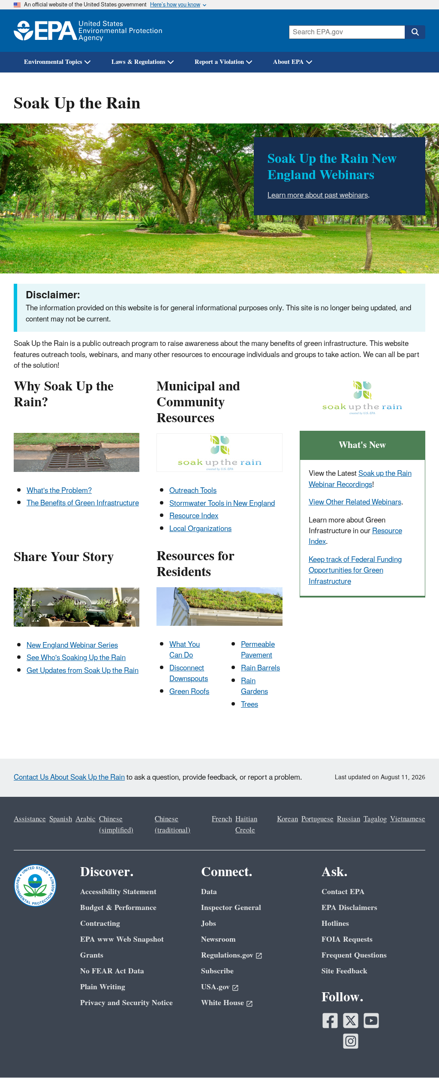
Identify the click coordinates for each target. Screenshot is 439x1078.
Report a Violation (219, 62)
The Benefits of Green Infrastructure (83, 503)
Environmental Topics (53, 62)
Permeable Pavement (258, 650)
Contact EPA (343, 891)
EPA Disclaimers (349, 907)
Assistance (30, 819)
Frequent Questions (354, 955)
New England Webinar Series (72, 645)
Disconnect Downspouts (188, 674)
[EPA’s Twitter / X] (350, 1020)
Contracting (100, 923)
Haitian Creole (246, 824)
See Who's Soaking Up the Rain (76, 658)
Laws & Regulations (138, 62)
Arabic (85, 819)
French (222, 819)
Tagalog (375, 819)
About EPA (288, 62)
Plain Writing (102, 986)
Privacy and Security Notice (126, 1002)
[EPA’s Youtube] (371, 1020)
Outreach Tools (192, 490)
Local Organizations (200, 529)
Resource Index (193, 516)
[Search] (415, 32)
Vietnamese (407, 819)
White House (222, 1002)
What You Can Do (184, 650)
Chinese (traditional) (172, 824)
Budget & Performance (118, 907)
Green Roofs (189, 692)
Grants (91, 955)
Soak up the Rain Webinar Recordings (360, 479)
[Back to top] (415, 1054)
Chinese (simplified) (116, 824)
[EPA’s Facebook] (330, 1020)
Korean (287, 819)
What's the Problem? (59, 490)
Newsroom (218, 939)
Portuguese (317, 819)
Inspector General (231, 907)
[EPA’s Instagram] (350, 1041)
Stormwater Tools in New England (222, 503)
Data (209, 891)
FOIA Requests (347, 939)
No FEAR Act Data (112, 971)
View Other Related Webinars (355, 502)
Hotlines (335, 923)
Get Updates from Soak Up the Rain (82, 671)
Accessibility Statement (118, 891)
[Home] (88, 30)
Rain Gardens (254, 686)
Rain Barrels (260, 668)
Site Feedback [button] (344, 971)
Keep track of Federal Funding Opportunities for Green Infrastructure (355, 570)
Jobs (208, 923)
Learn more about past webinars (318, 195)
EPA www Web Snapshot (122, 939)
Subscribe (217, 971)
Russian (348, 819)
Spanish (60, 819)
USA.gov (215, 986)
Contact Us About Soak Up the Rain (69, 777)
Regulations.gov (227, 955)
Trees (249, 704)
